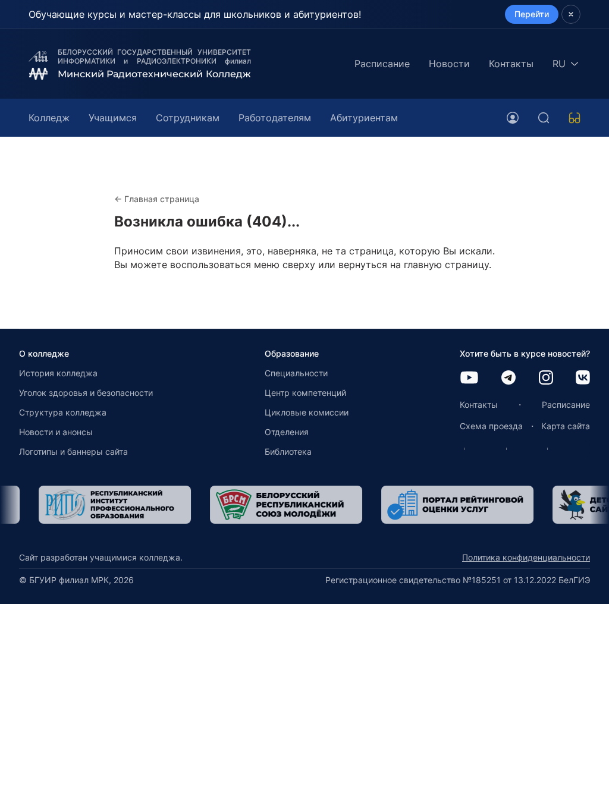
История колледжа (58, 373)
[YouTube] (469, 378)
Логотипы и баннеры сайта (73, 451)
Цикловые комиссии (307, 412)
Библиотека (288, 451)
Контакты (511, 64)
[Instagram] (546, 378)
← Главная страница (156, 199)
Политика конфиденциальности (526, 557)
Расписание (382, 64)
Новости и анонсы (56, 432)
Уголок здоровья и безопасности (86, 393)
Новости (449, 64)
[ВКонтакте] (583, 378)
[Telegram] (508, 378)
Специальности (296, 373)
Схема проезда (491, 426)
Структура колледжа (62, 412)
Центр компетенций (305, 393)
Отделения (287, 432)
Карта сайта (565, 426)
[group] (96, 505)
